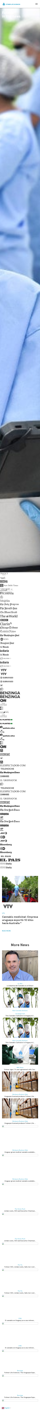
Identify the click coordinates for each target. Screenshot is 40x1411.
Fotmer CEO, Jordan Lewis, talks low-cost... (20, 1267)
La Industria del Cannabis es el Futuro (20, 986)
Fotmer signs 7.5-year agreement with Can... (20, 1069)
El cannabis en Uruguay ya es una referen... (20, 1320)
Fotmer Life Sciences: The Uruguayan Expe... (20, 1373)
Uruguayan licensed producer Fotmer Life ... (20, 1096)
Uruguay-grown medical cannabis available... (20, 1152)
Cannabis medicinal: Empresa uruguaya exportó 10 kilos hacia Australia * (20, 920)
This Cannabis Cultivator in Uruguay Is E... (20, 1016)
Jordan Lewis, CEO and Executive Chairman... (20, 1211)
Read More (6, 931)
